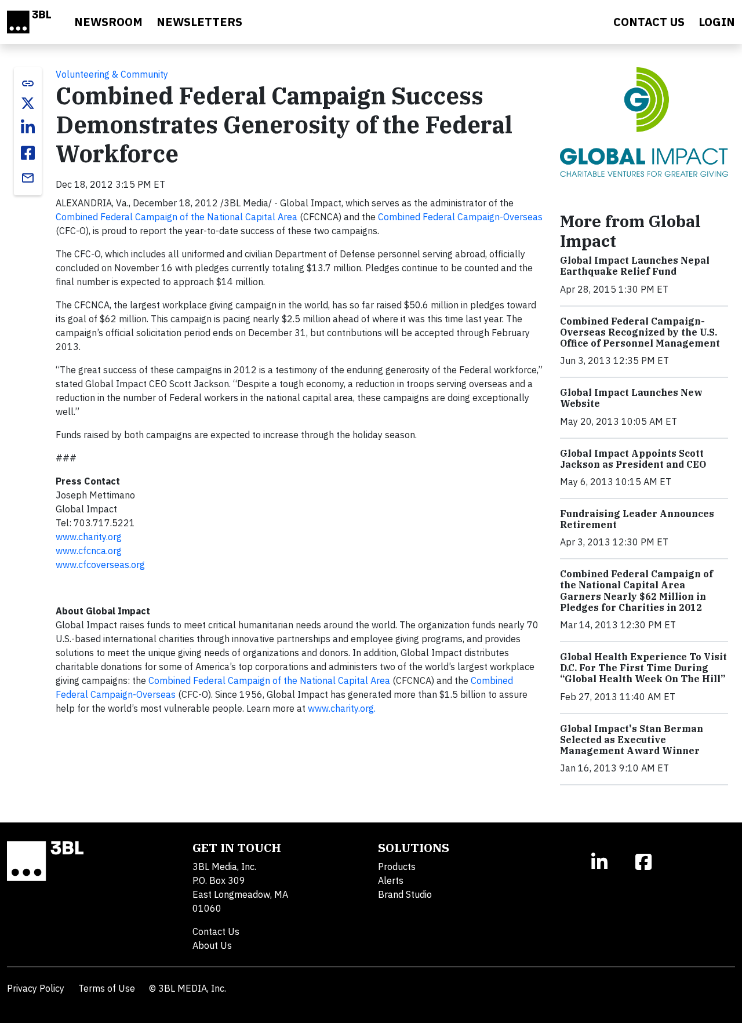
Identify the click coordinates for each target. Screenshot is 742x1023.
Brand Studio (405, 894)
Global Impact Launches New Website (631, 398)
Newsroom (108, 22)
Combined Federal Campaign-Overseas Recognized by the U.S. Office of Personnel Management (640, 332)
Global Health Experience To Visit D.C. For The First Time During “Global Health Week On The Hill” (643, 668)
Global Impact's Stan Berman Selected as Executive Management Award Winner (631, 739)
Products (397, 866)
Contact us (649, 22)
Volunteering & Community (112, 74)
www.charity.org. (342, 708)
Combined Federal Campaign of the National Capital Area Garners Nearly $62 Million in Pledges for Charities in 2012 (636, 590)
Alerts (390, 880)
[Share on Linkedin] (28, 127)
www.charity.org (89, 537)
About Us (212, 945)
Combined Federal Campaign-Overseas (460, 217)
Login (717, 22)
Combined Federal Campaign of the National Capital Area (176, 217)
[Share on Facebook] (28, 153)
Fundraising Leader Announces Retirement (637, 519)
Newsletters (199, 22)
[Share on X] (28, 103)
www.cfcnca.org (89, 550)
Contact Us (215, 931)
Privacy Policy (35, 988)
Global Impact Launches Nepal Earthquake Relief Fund (635, 265)
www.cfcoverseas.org (100, 564)
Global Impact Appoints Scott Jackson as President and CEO (633, 458)
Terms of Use (106, 988)
